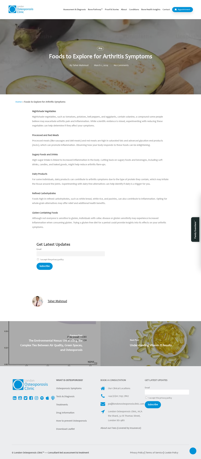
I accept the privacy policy (52, 259)
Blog (100, 48)
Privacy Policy (137, 453)
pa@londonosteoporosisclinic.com (126, 404)
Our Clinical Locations (119, 388)
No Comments (121, 65)
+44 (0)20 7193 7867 (118, 396)
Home (18, 102)
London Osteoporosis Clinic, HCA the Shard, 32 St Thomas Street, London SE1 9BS (125, 416)
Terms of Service (154, 453)
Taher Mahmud (80, 65)
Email (39, 249)
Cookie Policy (171, 453)
